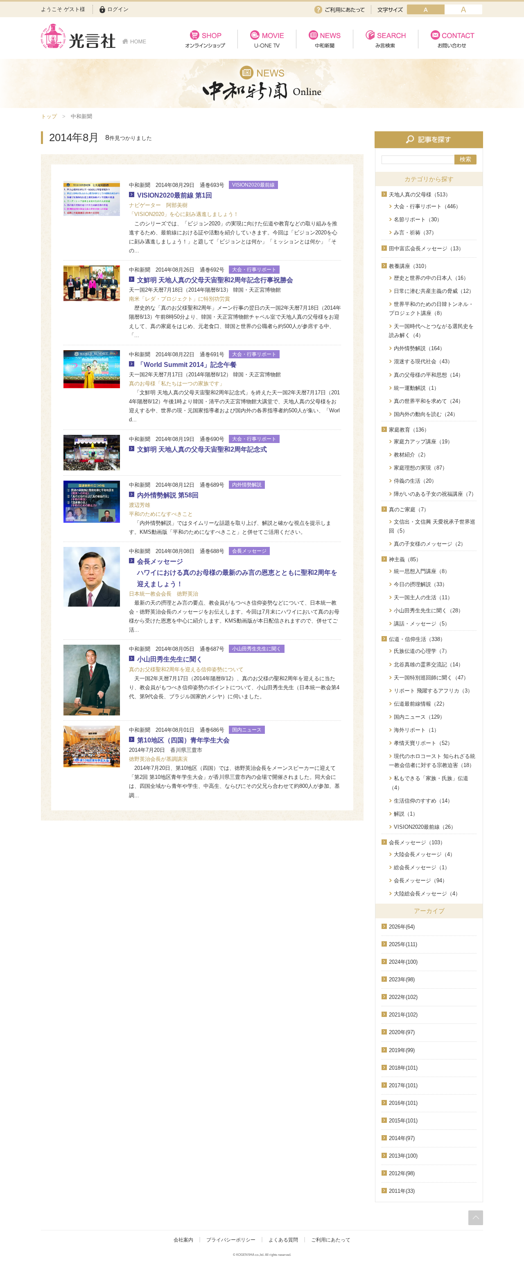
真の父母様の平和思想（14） (428, 375)
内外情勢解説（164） (419, 348)
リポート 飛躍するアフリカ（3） (433, 691)
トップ (49, 116)
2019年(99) (402, 1050)
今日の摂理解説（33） (420, 584)
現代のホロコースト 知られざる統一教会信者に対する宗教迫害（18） (432, 760)
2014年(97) (402, 1138)
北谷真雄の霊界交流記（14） (428, 664)
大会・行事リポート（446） (427, 206)
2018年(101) (403, 1068)
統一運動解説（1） (416, 388)
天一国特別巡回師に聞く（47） (431, 678)
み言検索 (385, 39)
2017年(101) (403, 1085)
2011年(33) (402, 1191)
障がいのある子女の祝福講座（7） (435, 494)
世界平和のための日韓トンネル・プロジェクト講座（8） (431, 308)
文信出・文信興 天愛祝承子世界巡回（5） (432, 526)
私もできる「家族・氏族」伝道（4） (428, 782)
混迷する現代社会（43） (423, 361)
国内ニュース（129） (419, 717)
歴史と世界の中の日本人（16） (431, 278)
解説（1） (406, 814)
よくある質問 (283, 1240)
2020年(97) (402, 1032)
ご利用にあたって (339, 9)
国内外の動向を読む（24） (426, 414)
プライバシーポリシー (230, 1240)
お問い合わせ (450, 39)
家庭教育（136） (409, 430)
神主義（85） (405, 559)
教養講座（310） (409, 266)
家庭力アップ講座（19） (423, 442)
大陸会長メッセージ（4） (424, 854)
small (426, 9)
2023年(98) (402, 979)
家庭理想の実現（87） (420, 468)
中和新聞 (324, 39)
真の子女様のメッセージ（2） (430, 544)
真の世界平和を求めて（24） (428, 401)
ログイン (118, 9)
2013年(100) (403, 1156)
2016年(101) (403, 1103)
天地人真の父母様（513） (420, 194)
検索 (465, 159)
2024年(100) (403, 962)
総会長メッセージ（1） (422, 867)
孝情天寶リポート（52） (423, 743)
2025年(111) (403, 944)
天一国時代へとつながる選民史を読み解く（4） (431, 330)
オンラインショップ (205, 39)
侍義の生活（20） (415, 481)
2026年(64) (402, 927)
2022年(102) (403, 997)
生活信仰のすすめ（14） (423, 801)
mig (463, 9)
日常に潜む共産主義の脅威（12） (434, 291)
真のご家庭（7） (409, 509)
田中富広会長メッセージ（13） (426, 248)
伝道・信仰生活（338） (417, 639)
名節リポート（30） (418, 219)
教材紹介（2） (411, 455)
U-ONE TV (266, 39)
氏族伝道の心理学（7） (422, 651)
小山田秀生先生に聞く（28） (428, 610)
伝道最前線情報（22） (420, 704)
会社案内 (183, 1240)
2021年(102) (403, 1015)
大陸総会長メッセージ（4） (427, 894)
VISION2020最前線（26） (425, 827)
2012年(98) (402, 1173)
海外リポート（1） (416, 730)
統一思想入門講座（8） (422, 571)
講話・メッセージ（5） (422, 624)
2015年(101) (403, 1121)
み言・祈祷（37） (415, 232)
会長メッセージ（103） (417, 842)
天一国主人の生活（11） (423, 597)
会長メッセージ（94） (420, 880)
